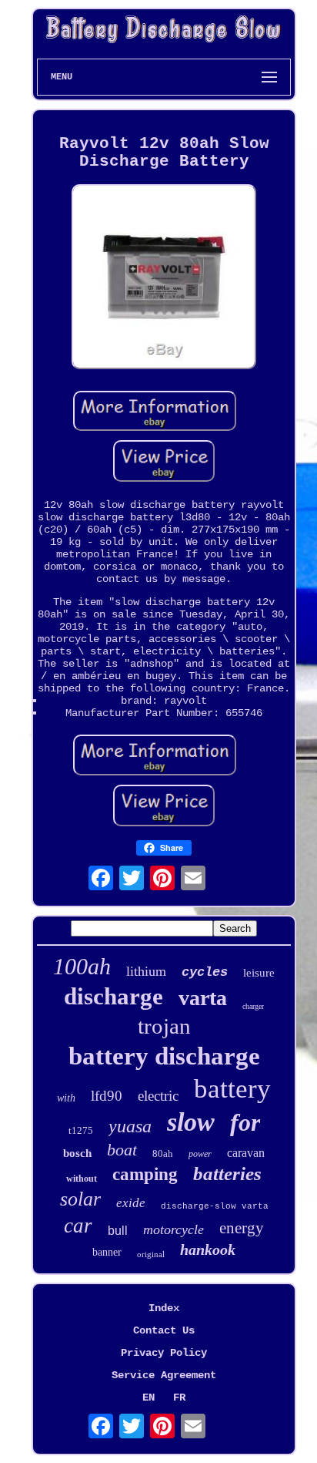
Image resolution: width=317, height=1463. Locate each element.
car (78, 1225)
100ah (82, 966)
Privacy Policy (164, 1353)
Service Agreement (164, 1375)
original (151, 1254)
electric (158, 1096)
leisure (259, 973)
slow (191, 1122)
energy (241, 1228)
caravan (246, 1152)
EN (148, 1397)
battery (232, 1089)
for (245, 1122)
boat (122, 1149)
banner (107, 1252)
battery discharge (164, 1056)
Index (163, 1308)
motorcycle (173, 1229)
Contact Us (164, 1330)
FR (179, 1397)
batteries (227, 1173)
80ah (162, 1153)
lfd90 (106, 1096)
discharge (113, 996)
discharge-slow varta (215, 1206)
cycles (205, 972)
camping (145, 1174)
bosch (77, 1153)
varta (203, 998)
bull (118, 1230)
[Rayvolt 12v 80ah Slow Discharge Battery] (164, 278)
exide (130, 1203)
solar (80, 1199)
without (81, 1178)
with (66, 1098)
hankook (207, 1249)
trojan (164, 1026)
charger (253, 1006)
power (200, 1154)
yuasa (130, 1126)
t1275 (80, 1130)
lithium (146, 971)
